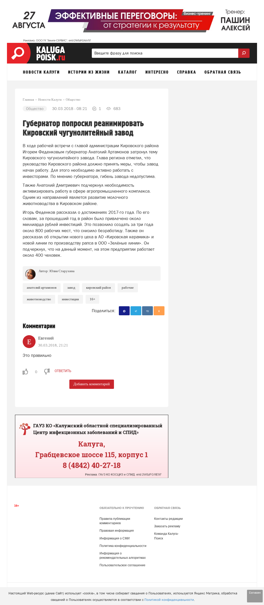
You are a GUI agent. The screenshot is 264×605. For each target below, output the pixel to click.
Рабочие (128, 287)
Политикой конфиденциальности (169, 600)
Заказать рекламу (167, 526)
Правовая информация (117, 530)
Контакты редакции (168, 519)
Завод (71, 287)
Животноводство (39, 299)
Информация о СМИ (115, 538)
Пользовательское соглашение (122, 565)
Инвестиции (70, 299)
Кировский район (98, 287)
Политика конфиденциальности (123, 546)
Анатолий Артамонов (41, 287)
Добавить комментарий (91, 384)
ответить (63, 371)
